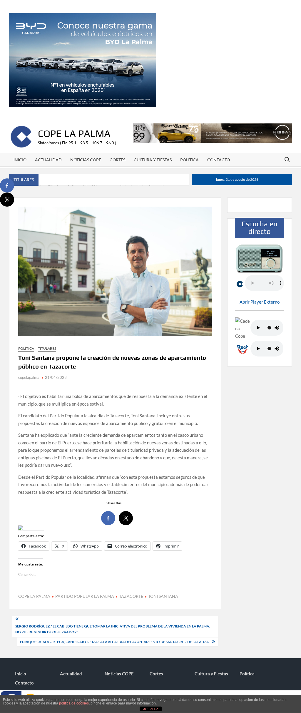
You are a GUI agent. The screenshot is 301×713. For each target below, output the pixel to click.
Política (189, 159)
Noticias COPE (85, 159)
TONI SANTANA (163, 596)
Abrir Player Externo (260, 301)
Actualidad (48, 159)
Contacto (218, 159)
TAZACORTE (131, 596)
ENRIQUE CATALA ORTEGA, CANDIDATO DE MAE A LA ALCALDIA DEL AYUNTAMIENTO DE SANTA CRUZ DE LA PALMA (114, 642)
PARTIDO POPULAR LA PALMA (84, 596)
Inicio (20, 159)
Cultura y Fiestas (153, 159)
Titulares (47, 348)
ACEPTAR (150, 709)
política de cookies (74, 703)
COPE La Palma (74, 133)
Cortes (117, 159)
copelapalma (28, 377)
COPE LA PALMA (34, 596)
